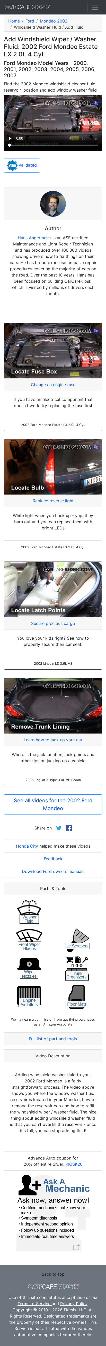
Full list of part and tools (53, 1038)
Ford (29, 21)
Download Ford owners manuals (53, 871)
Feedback (53, 858)
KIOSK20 (74, 1164)
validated (27, 165)
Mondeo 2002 (53, 21)
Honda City (27, 846)
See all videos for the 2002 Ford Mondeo (53, 804)
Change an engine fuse (53, 384)
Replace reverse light (53, 500)
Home (14, 21)
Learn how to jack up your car (53, 739)
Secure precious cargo (53, 623)
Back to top (53, 1274)
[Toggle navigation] (94, 7)
